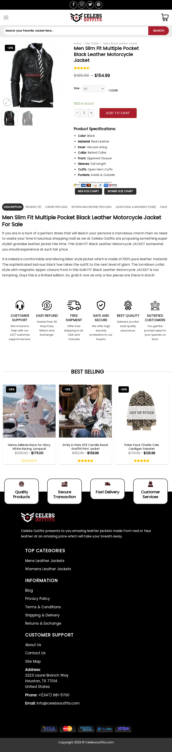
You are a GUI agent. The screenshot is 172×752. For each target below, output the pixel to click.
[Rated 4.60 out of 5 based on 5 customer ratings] (82, 68)
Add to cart (118, 113)
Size (76, 88)
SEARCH (158, 31)
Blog (29, 590)
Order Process (56, 207)
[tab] (12, 206)
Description (13, 207)
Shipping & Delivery (42, 615)
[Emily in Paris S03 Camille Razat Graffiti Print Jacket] (85, 411)
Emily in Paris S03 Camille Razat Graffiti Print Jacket (85, 447)
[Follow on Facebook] (73, 5)
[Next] (59, 75)
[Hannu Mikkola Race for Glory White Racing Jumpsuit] (29, 411)
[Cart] (165, 17)
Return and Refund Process (92, 207)
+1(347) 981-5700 (47, 695)
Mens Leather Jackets (44, 560)
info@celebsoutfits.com (52, 703)
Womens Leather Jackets (48, 568)
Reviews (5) (34, 207)
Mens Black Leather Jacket (120, 43)
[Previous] (8, 75)
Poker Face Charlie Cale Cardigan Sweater (141, 447)
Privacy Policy (37, 598)
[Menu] (6, 17)
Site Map (33, 661)
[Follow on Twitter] (90, 5)
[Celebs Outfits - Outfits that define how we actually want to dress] (86, 17)
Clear (113, 90)
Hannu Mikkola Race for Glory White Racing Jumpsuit (29, 447)
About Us (33, 644)
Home (77, 43)
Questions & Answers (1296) (136, 207)
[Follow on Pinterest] (98, 5)
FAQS (163, 207)
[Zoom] (7, 102)
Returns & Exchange (43, 623)
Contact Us (35, 653)
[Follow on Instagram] (82, 5)
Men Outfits (92, 43)
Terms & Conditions (43, 607)
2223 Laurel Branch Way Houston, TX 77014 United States (47, 678)
